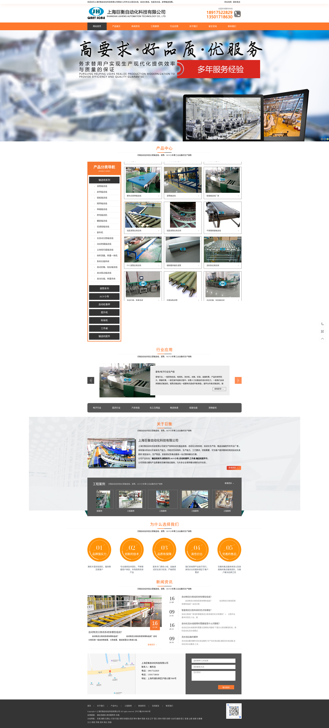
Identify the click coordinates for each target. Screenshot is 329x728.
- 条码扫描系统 (101, 261)
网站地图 (228, 2)
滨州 (102, 722)
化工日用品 (155, 408)
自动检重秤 (104, 304)
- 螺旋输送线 (100, 221)
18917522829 (322, 324)
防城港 (126, 719)
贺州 (135, 719)
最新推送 (236, 2)
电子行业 (97, 408)
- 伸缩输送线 (100, 209)
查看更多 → (219, 389)
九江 (89, 722)
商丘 (106, 722)
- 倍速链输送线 (101, 227)
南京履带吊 (111, 715)
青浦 (187, 719)
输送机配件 (104, 336)
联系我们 (232, 26)
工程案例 (155, 26)
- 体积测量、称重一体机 (105, 255)
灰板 (118, 715)
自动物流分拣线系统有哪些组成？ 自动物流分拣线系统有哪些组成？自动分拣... (209, 602)
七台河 (173, 719)
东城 (99, 719)
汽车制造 (135, 408)
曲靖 (178, 719)
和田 (94, 722)
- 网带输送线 (100, 203)
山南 (191, 719)
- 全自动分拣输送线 (103, 238)
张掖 (195, 719)
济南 (98, 722)
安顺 (168, 719)
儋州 (140, 719)
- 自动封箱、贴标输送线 (105, 267)
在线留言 (156, 706)
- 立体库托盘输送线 (103, 250)
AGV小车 (104, 296)
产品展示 (116, 26)
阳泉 (144, 719)
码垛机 (104, 320)
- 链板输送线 (100, 198)
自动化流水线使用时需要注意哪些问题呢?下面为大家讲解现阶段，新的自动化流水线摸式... (209, 629)
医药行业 (116, 408)
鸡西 (164, 719)
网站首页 (97, 26)
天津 (113, 719)
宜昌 (110, 722)
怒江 (182, 719)
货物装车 (213, 408)
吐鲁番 (199, 719)
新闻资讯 (135, 26)
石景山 (108, 719)
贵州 (160, 719)
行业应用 (174, 26)
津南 (121, 719)
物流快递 (174, 408)
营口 (156, 719)
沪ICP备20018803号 (142, 711)
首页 (89, 706)
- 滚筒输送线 (100, 186)
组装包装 (193, 408)
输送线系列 (104, 180)
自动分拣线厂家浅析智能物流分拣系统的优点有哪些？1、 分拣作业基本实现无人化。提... (208, 615)
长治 (148, 719)
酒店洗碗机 (101, 715)
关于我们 (193, 26)
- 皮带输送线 (100, 192)
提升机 (104, 312)
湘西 (103, 719)
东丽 (117, 719)
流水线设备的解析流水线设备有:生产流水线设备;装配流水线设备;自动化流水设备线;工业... (208, 642)
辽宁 (152, 719)
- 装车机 (98, 232)
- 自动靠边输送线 (102, 273)
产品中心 (114, 706)
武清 (131, 719)
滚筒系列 (104, 288)
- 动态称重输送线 (102, 244)
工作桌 (104, 328)
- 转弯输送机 (100, 215)
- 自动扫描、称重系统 (104, 279)
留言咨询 (213, 26)
